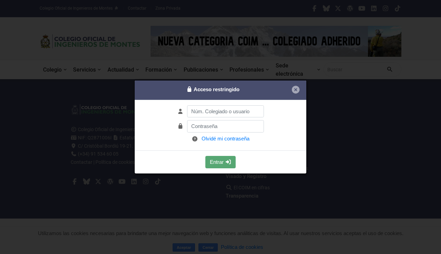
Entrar (217, 162)
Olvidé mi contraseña (225, 138)
